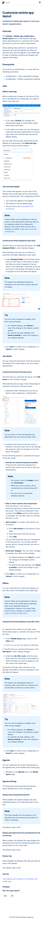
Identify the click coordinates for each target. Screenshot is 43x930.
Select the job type (13, 645)
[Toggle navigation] (40, 2)
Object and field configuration (16, 613)
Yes (5, 896)
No (12, 896)
